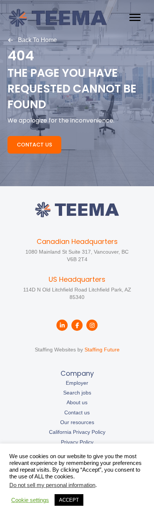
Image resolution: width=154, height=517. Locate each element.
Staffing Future (102, 350)
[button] (32, 39)
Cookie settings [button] (30, 500)
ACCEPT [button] (69, 500)
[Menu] (135, 17)
